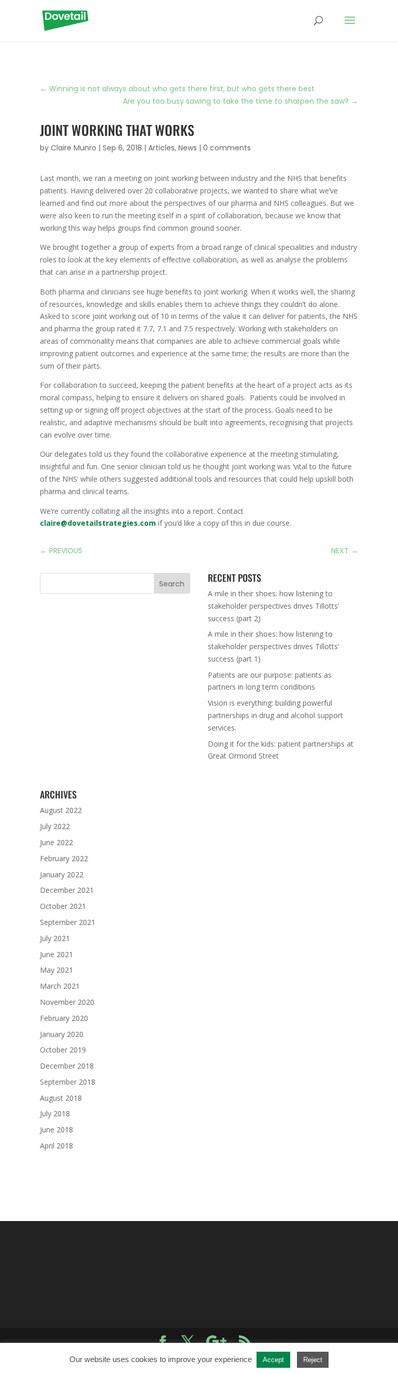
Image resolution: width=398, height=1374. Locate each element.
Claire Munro (73, 148)
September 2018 (67, 1082)
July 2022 (55, 826)
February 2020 (64, 1018)
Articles (161, 148)
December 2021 (67, 890)
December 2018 (67, 1066)
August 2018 (61, 1098)
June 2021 (56, 954)
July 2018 (55, 1113)
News (187, 148)
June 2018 (56, 1129)
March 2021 (60, 986)
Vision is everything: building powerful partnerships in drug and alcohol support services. (275, 715)
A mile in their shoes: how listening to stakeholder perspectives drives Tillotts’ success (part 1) (273, 646)
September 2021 (67, 922)
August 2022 (61, 810)
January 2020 (61, 1034)
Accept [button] (273, 1360)
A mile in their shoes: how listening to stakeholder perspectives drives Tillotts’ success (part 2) (273, 605)
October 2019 (63, 1050)
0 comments (227, 148)
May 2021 (56, 970)
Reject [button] (312, 1360)
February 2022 (64, 858)
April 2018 (56, 1146)
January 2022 (61, 874)
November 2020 (67, 1002)
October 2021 (63, 906)
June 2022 (56, 842)
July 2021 (55, 938)
